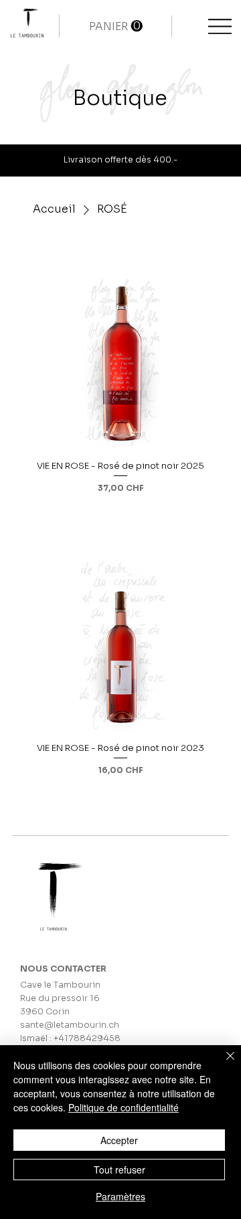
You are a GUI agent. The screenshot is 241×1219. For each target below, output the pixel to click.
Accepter (119, 1140)
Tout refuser (119, 1169)
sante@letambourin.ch (69, 1025)
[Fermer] (222, 1064)
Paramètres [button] (120, 1196)
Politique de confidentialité (123, 1107)
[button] (116, 26)
